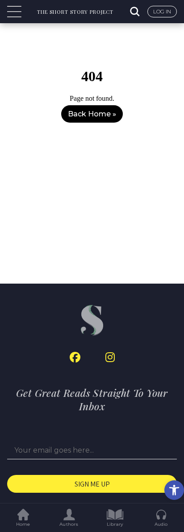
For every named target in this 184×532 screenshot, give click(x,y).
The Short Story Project (75, 11)
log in (162, 11)
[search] (136, 11)
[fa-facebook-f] (75, 357)
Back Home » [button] (92, 114)
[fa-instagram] (110, 357)
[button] (174, 490)
